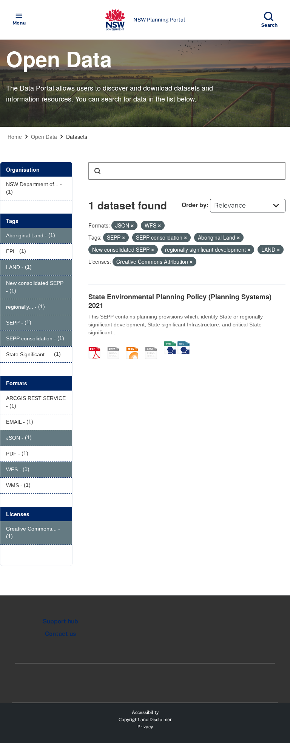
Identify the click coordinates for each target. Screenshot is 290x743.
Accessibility (145, 712)
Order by (194, 204)
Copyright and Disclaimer (145, 719)
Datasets (76, 136)
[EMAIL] (116, 345)
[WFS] (183, 345)
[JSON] (134, 345)
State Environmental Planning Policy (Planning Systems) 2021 (179, 301)
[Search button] (97, 171)
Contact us (60, 633)
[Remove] (132, 226)
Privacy (145, 726)
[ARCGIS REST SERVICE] (153, 345)
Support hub (60, 621)
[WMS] (170, 345)
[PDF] (97, 345)
